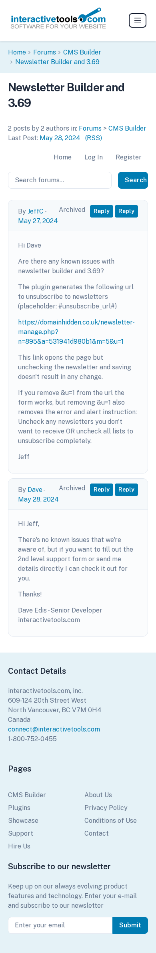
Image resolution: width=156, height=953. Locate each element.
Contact (96, 833)
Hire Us (19, 846)
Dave (35, 490)
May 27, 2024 (38, 221)
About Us (98, 795)
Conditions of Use (110, 820)
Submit (130, 925)
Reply (102, 211)
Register (129, 157)
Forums (44, 52)
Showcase (23, 820)
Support (20, 833)
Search (136, 180)
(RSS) (93, 138)
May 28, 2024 (60, 138)
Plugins (19, 808)
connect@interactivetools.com (54, 729)
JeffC (36, 211)
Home (17, 52)
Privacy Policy (106, 808)
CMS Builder (82, 52)
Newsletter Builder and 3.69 (57, 62)
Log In (93, 157)
